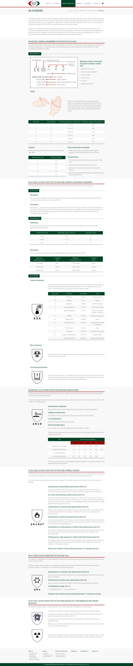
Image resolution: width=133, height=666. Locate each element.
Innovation (74, 651)
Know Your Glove (60, 653)
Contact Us (95, 651)
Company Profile (33, 653)
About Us (30, 651)
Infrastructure (32, 655)
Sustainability (84, 651)
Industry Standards (91, 10)
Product (44, 651)
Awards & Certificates (34, 659)
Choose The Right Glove (79, 10)
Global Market (32, 656)
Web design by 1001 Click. (83, 664)
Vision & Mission (33, 658)
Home (70, 10)
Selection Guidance (60, 655)
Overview (45, 653)
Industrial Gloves (47, 656)
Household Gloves (47, 655)
